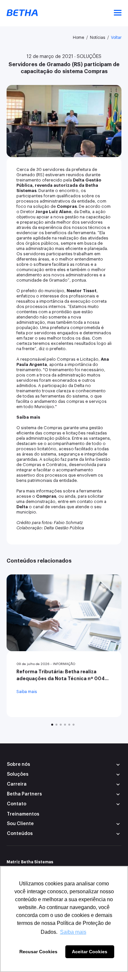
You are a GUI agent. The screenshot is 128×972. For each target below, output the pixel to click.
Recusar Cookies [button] (38, 951)
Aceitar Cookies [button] (89, 951)
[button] (64, 775)
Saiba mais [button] (73, 932)
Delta (22, 507)
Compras (67, 206)
